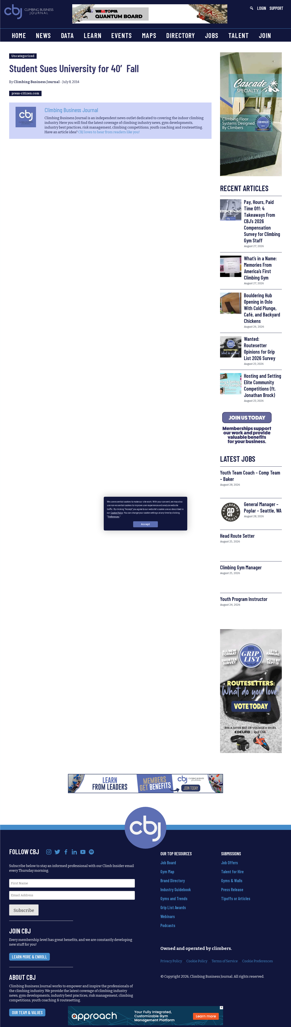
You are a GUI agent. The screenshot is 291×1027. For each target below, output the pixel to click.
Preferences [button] (113, 516)
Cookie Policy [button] (117, 513)
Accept (145, 524)
